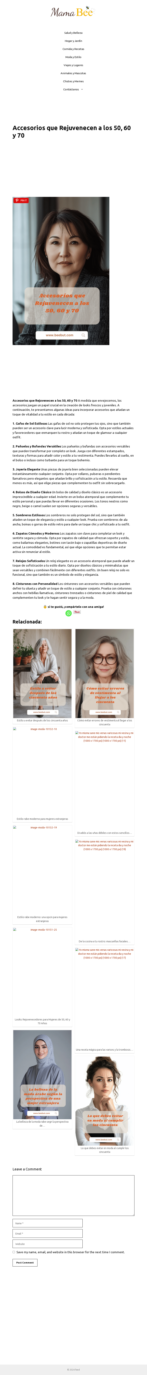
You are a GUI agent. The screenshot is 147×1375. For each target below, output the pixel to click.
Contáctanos (71, 89)
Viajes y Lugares (73, 65)
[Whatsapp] (68, 613)
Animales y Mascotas (73, 73)
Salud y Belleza (73, 32)
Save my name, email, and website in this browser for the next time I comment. (70, 1252)
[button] (83, 89)
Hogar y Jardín (73, 40)
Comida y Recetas (73, 48)
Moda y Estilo (73, 57)
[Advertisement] (73, 170)
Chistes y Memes (73, 81)
